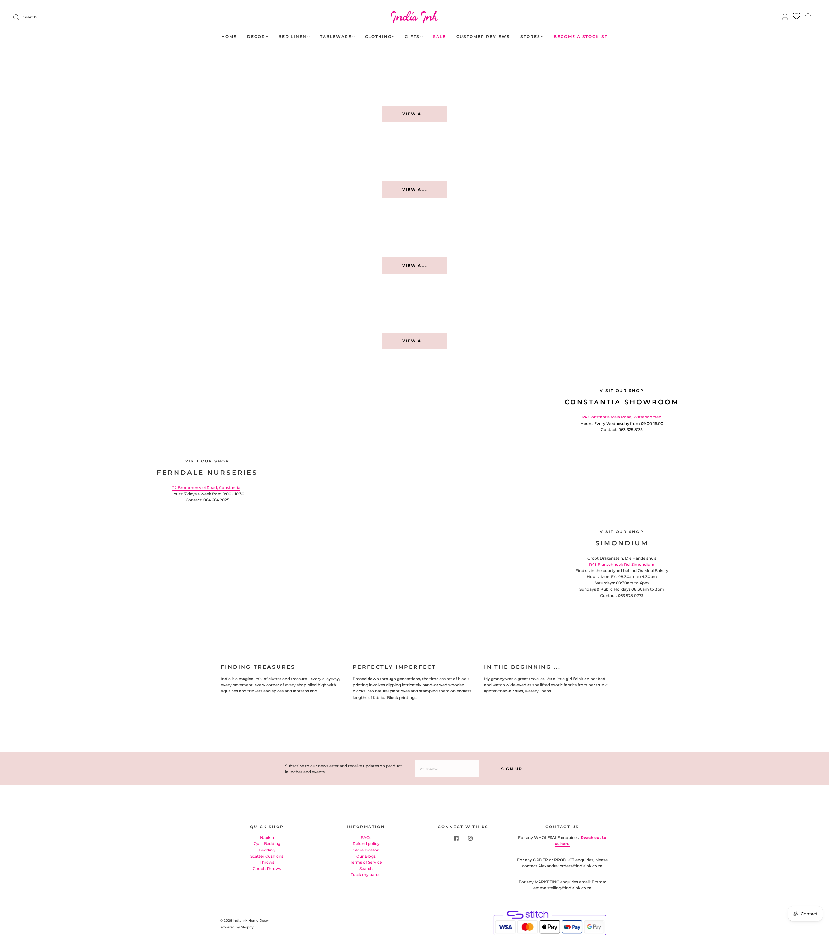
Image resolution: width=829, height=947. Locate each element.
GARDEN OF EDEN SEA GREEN (380, 154)
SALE (439, 36)
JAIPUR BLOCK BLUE (681, 78)
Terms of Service (366, 862)
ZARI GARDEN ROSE (52, 154)
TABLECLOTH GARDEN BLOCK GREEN (232, 78)
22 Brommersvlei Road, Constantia (206, 487)
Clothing (378, 36)
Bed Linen (292, 36)
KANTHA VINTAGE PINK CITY (378, 305)
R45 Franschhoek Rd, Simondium (621, 564)
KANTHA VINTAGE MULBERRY (65, 305)
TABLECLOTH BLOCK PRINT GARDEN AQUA (397, 78)
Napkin (267, 837)
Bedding (267, 850)
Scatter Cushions (266, 856)
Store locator (366, 850)
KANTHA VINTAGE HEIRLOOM (222, 305)
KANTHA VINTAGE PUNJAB (532, 305)
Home (229, 36)
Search (30, 17)
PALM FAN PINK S (364, 229)
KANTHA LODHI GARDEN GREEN (539, 154)
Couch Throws (267, 868)
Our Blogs (366, 856)
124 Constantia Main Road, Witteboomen (621, 417)
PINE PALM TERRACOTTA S (61, 229)
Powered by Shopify (237, 927)
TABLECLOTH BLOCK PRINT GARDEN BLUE (82, 78)
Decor (256, 36)
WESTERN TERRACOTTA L (217, 229)
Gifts (412, 36)
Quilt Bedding (267, 843)
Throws (267, 862)
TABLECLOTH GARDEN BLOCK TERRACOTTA (554, 78)
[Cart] (808, 17)
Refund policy (366, 843)
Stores (530, 36)
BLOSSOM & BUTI (205, 154)
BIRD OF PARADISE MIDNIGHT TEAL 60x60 (711, 154)
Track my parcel (366, 874)
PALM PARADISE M (521, 229)
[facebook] (456, 838)
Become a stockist (581, 36)
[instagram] (470, 838)
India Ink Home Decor (251, 920)
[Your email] (446, 768)
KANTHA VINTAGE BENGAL (689, 305)
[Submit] (20, 17)
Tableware (336, 36)
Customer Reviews (483, 36)
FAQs (366, 837)
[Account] (785, 17)
